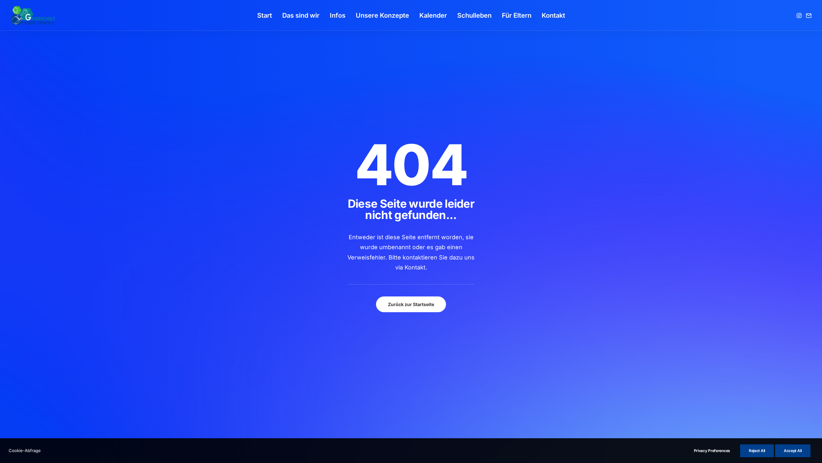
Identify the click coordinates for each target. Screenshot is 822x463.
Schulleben (474, 15)
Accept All (793, 450)
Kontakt (553, 15)
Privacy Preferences (712, 450)
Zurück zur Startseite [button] (411, 304)
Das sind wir (300, 15)
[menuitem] (264, 15)
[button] (800, 15)
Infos (337, 15)
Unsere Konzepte (382, 15)
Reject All (757, 450)
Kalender (433, 15)
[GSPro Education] (32, 15)
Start (264, 15)
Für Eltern (516, 15)
